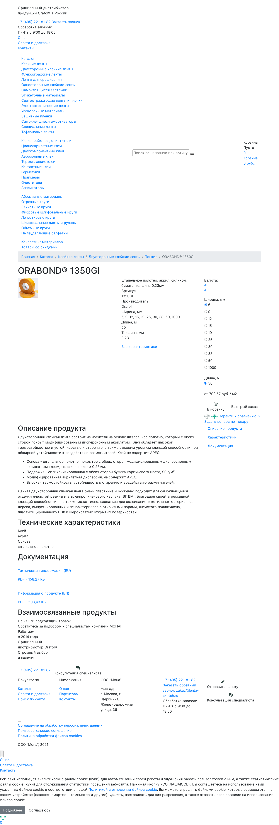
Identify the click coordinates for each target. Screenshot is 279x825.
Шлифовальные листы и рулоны (49, 222)
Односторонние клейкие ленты (48, 84)
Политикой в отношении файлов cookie (122, 789)
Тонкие (151, 256)
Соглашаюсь (39, 810)
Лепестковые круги (38, 217)
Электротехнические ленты (45, 105)
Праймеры (30, 177)
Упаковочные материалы (42, 111)
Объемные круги (35, 228)
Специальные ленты (38, 126)
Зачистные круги (36, 207)
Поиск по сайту (31, 699)
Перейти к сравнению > (239, 416)
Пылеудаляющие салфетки (44, 233)
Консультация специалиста (78, 673)
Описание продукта (225, 428)
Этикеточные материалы (43, 95)
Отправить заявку (222, 686)
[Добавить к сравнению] (207, 416)
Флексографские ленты (41, 74)
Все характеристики (139, 346)
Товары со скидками (39, 247)
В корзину (216, 409)
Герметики (30, 172)
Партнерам (68, 694)
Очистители (31, 182)
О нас (22, 37)
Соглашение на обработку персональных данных (60, 725)
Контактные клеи (36, 167)
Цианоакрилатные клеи (41, 146)
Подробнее (12, 810)
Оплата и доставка (34, 43)
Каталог (28, 58)
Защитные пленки (36, 116)
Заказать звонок (66, 22)
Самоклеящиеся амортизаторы (48, 121)
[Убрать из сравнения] (215, 416)
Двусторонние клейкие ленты (47, 69)
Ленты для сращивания (41, 79)
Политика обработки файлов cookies (50, 736)
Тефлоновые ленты (37, 132)
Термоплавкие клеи (38, 161)
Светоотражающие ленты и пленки (52, 100)
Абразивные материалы (42, 196)
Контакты (26, 48)
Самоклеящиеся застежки (44, 90)
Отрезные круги (35, 201)
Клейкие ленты (34, 64)
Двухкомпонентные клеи (42, 151)
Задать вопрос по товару (226, 421)
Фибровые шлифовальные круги (49, 212)
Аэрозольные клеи (37, 156)
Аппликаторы (32, 188)
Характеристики (222, 437)
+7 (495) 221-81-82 (34, 22)
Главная (28, 256)
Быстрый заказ (244, 406)
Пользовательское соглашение (44, 730)
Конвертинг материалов (42, 242)
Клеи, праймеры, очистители (46, 140)
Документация (220, 446)
